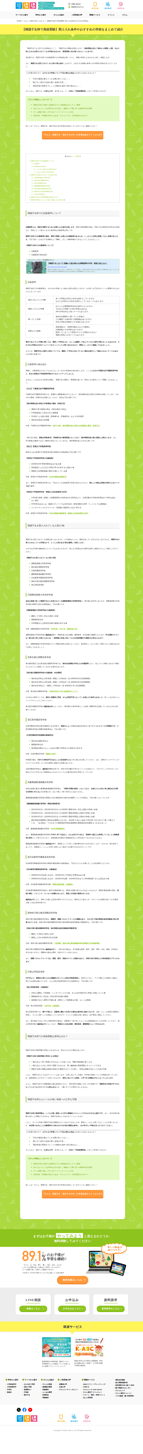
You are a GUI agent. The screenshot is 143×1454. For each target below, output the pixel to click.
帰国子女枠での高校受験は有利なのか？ (44, 197)
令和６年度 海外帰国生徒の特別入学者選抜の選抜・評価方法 (76, 426)
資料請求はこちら (111, 1308)
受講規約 (45, 1397)
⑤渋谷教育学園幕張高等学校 (42, 189)
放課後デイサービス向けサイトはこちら (51, 8)
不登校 (26, 1392)
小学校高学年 (11, 1387)
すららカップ (120, 1390)
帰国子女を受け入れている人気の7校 (43, 175)
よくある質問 (47, 1392)
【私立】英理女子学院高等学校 (44, 172)
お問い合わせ (76, 4)
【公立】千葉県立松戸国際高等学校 (45, 169)
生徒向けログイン (77, 7)
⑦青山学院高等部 (38, 194)
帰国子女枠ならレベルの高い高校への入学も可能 (47, 200)
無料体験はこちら (72, 1280)
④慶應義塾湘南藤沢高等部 (41, 186)
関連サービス (89, 1380)
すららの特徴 (47, 1384)
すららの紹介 (48, 1380)
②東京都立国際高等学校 (40, 180)
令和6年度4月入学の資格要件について (63, 691)
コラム (25, 21)
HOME (19, 21)
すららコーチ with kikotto (92, 1389)
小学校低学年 (11, 1384)
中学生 (9, 1389)
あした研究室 (88, 1397)
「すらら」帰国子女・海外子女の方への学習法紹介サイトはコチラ (72, 135)
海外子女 (27, 1395)
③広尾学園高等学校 (39, 183)
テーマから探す (31, 1380)
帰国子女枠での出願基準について (41, 161)
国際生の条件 (51, 754)
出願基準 (35, 163)
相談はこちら (33, 1308)
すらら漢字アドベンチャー (92, 1392)
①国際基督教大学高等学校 (41, 177)
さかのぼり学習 (29, 1384)
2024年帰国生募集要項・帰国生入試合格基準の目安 (68, 513)
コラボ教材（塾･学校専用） (125, 1396)
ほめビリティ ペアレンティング (94, 1384)
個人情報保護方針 (121, 1382)
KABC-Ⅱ (86, 1387)
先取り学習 (28, 1387)
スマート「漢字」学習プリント (94, 1395)
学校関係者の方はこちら (46, 3)
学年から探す (13, 1380)
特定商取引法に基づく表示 (124, 1385)
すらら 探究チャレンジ (123, 1393)
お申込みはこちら (72, 1308)
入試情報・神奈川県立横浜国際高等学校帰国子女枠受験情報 (76, 943)
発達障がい (28, 1389)
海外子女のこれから (37, 21)
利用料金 (45, 1395)
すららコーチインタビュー (68, 1389)
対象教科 (45, 1389)
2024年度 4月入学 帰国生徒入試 (64, 629)
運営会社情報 (120, 1380)
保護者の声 (63, 1384)
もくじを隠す (75, 156)
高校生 (9, 1392)
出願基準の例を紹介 (39, 166)
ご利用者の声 (65, 1380)
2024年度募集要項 (57, 829)
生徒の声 (62, 1387)
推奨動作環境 (47, 1387)
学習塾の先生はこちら (46, 5)
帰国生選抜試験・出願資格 (63, 884)
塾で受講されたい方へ (123, 1388)
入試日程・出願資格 (51, 1006)
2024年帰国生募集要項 (57, 477)
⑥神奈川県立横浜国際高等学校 (42, 191)
